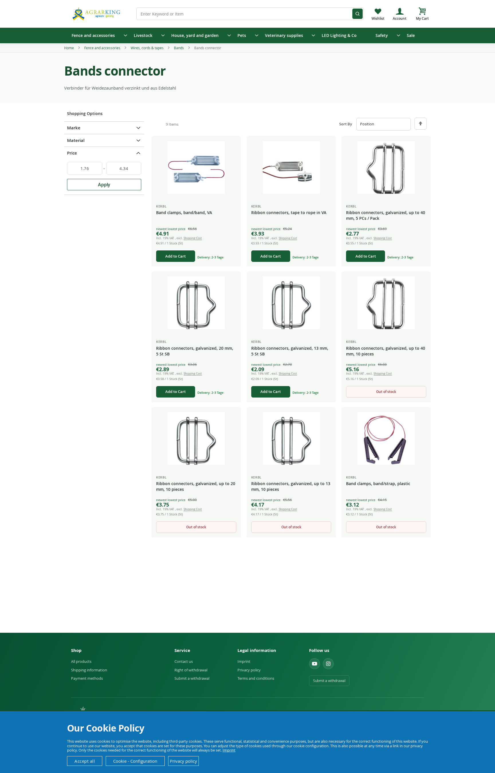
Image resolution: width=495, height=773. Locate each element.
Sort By (345, 124)
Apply (104, 184)
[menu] (247, 35)
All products (81, 661)
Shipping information (89, 670)
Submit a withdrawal (191, 678)
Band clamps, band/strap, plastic (378, 483)
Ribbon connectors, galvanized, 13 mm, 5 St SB (289, 351)
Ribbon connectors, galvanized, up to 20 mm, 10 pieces (195, 486)
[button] (232, 145)
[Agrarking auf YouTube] (314, 663)
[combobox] (250, 13)
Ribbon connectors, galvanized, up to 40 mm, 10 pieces (385, 351)
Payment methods (87, 678)
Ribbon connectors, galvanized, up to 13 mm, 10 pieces (290, 486)
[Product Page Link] (196, 167)
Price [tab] (72, 153)
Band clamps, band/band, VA (184, 212)
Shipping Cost (193, 238)
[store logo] (97, 13)
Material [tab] (76, 140)
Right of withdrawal (190, 670)
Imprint (243, 661)
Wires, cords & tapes (147, 48)
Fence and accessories (102, 48)
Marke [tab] (73, 128)
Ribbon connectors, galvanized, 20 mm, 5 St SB (194, 351)
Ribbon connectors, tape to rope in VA (288, 212)
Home (69, 48)
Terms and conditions (255, 678)
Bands (179, 48)
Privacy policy (249, 670)
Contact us (183, 661)
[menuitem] (97, 35)
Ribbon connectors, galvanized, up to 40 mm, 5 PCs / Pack (385, 215)
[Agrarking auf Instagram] (328, 663)
